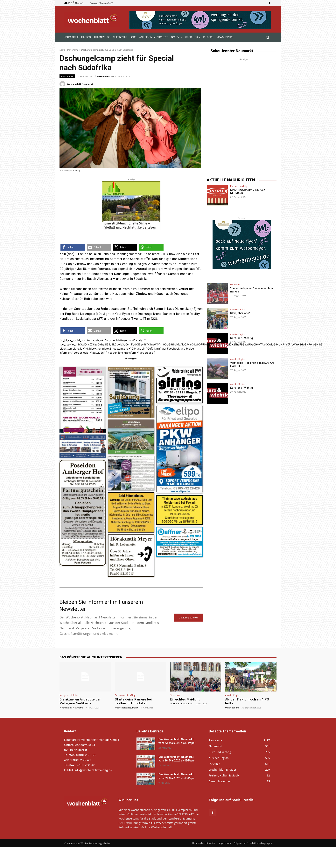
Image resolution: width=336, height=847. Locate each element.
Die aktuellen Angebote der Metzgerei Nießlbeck (80, 701)
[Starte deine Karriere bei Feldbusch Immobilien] (140, 676)
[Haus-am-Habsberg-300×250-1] (131, 205)
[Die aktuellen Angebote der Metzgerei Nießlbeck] (85, 676)
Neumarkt (235, 284)
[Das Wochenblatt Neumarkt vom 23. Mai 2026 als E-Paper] (145, 743)
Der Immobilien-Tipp (125, 695)
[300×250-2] (242, 244)
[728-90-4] (200, 20)
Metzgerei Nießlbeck (70, 695)
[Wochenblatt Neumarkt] (63, 84)
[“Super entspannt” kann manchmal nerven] (217, 293)
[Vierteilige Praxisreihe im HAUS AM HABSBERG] (217, 368)
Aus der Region (237, 309)
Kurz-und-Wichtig (241, 338)
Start (62, 49)
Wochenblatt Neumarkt (80, 83)
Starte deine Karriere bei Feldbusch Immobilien (133, 701)
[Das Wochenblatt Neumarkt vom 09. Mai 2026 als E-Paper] (145, 779)
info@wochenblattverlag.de (93, 770)
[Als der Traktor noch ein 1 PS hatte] (250, 676)
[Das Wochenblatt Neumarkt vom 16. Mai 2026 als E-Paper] (145, 761)
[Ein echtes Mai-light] (195, 676)
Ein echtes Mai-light (185, 699)
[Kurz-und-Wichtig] (217, 343)
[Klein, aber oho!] (217, 318)
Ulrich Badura (232, 707)
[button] (267, 37)
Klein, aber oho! (240, 313)
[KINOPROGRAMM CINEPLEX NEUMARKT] (217, 195)
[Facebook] (269, 3)
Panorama (73, 49)
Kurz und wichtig (238, 186)
